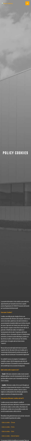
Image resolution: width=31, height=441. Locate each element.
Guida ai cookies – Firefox (8, 427)
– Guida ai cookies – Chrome (8, 422)
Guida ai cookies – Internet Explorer (10, 436)
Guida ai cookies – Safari (8, 431)
